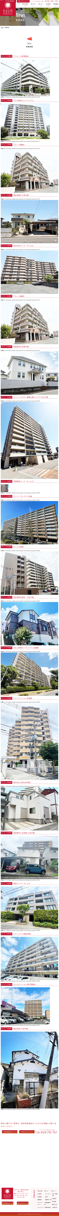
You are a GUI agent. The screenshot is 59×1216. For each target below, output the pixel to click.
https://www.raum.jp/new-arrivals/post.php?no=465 (24, 601)
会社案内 (40, 1193)
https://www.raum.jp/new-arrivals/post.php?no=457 (24, 1025)
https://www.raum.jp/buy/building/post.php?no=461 (24, 880)
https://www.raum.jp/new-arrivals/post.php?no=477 (24, 141)
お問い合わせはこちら (23, 1)
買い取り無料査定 (9, 1)
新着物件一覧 (48, 1199)
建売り (46, 1196)
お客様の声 (54, 1207)
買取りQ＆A (55, 1204)
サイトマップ (41, 1207)
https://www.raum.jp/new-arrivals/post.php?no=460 (24, 930)
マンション (47, 1193)
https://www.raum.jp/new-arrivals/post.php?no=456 (24, 1109)
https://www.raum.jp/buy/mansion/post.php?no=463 (24, 702)
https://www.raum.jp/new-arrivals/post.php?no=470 (24, 401)
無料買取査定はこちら (10, 1132)
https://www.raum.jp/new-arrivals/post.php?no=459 (24, 981)
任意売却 (54, 1198)
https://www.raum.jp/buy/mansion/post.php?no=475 (24, 148)
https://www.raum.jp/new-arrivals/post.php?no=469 (24, 493)
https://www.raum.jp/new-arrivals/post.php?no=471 (24, 350)
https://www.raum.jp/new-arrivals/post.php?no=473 (24, 249)
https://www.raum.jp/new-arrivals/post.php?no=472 (24, 300)
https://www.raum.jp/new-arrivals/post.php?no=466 (24, 550)
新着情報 (7, 27)
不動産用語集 (47, 1207)
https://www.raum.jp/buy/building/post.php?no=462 (24, 786)
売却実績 (54, 1201)
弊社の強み (40, 1191)
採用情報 (40, 1196)
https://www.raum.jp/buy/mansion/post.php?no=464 (24, 651)
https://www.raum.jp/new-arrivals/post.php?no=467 (24, 500)
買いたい (46, 1191)
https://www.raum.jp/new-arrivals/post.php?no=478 (24, 97)
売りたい (53, 1191)
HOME (2, 27)
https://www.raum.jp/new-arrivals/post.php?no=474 (24, 199)
